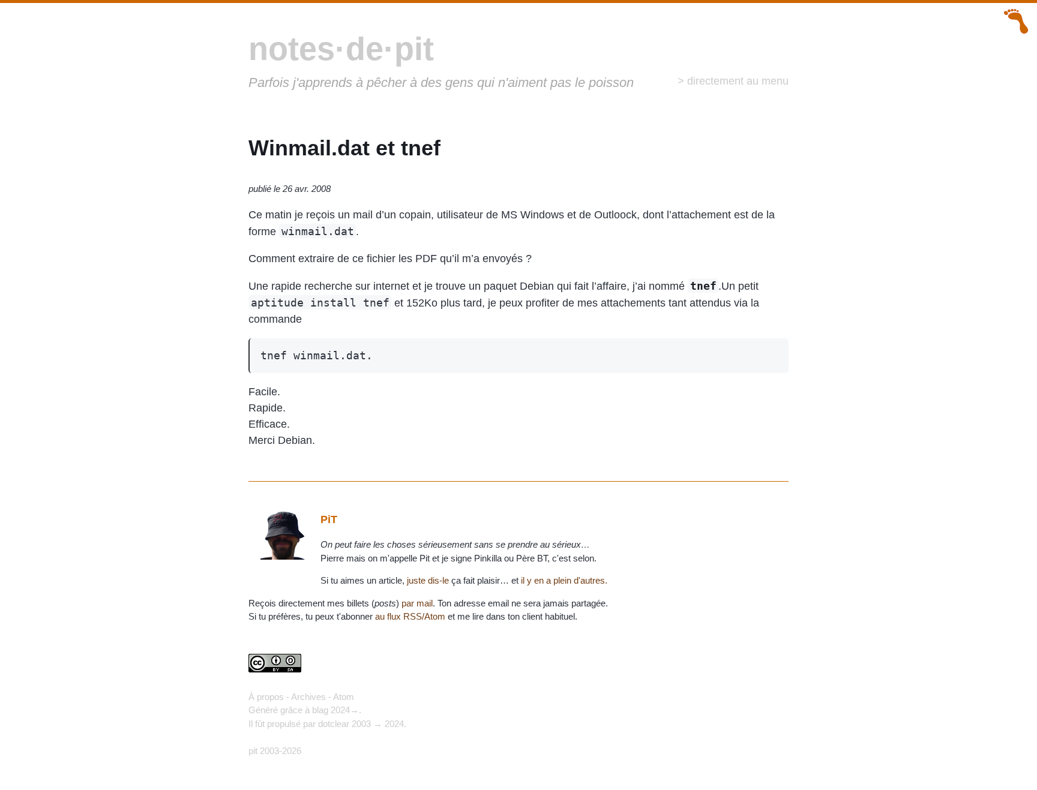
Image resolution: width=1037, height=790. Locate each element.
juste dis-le (428, 580)
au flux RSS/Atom (410, 616)
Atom (343, 697)
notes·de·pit (341, 49)
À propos (266, 697)
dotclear (333, 724)
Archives (308, 697)
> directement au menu (733, 81)
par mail (417, 603)
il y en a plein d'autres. (564, 580)
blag (320, 710)
